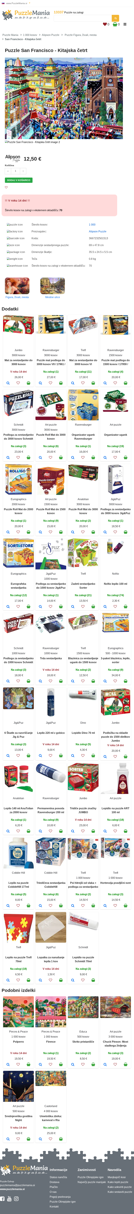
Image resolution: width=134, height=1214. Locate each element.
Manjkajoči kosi (117, 1177)
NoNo (115, 573)
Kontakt (54, 1206)
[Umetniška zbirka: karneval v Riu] (40, 1139)
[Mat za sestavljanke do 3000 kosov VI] (72, 383)
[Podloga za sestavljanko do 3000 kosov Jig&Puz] (105, 532)
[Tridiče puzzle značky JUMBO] (72, 831)
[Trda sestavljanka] (40, 681)
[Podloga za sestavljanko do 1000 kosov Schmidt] (8, 681)
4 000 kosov (51, 1111)
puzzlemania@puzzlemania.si (17, 1185)
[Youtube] (9, 1200)
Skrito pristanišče (83, 1041)
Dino (83, 722)
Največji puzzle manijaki (92, 1182)
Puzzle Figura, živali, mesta (81, 35)
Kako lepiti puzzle (118, 1182)
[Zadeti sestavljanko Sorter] (72, 607)
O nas (53, 1192)
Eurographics (18, 499)
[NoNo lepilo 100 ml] (105, 607)
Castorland (50, 1106)
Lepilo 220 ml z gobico (51, 732)
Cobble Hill (18, 872)
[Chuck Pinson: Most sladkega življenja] (105, 1065)
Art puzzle (51, 424)
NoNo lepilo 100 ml (115, 583)
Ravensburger (51, 350)
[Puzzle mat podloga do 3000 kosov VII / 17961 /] (40, 383)
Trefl (83, 350)
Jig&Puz (115, 499)
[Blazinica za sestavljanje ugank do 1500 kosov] (72, 681)
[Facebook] (2, 1200)
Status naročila (58, 1177)
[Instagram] (16, 1200)
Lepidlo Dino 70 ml (83, 732)
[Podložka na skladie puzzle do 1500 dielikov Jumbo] (105, 757)
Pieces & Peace (18, 1031)
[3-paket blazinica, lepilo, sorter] (105, 681)
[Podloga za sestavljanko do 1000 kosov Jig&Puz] (40, 607)
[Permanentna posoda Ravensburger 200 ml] (40, 831)
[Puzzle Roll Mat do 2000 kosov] (8, 532)
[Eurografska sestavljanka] (8, 607)
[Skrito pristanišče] (72, 1065)
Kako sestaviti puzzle (120, 1192)
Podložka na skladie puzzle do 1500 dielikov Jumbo (115, 736)
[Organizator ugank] (105, 458)
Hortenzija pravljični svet (115, 883)
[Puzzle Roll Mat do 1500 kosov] (40, 532)
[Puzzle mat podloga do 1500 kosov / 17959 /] (105, 383)
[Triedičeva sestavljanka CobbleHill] (40, 906)
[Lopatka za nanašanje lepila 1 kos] (40, 980)
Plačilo (54, 1187)
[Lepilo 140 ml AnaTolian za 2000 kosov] (8, 831)
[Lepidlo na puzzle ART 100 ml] (105, 831)
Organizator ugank (115, 434)
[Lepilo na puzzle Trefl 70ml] (8, 980)
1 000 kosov (30, 35)
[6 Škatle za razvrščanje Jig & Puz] (8, 756)
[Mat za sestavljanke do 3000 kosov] (8, 383)
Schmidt (18, 424)
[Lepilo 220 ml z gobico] (40, 756)
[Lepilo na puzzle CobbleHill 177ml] (8, 906)
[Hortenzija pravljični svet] (105, 906)
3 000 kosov (116, 1036)
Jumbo (18, 350)
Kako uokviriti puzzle (120, 1187)
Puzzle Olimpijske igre (63, 1201)
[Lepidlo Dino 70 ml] (72, 756)
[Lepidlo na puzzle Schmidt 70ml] (72, 980)
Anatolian (83, 499)
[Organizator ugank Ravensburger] (72, 458)
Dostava (54, 1182)
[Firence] (40, 1065)
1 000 (92, 224)
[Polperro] (8, 1065)
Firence (51, 1041)
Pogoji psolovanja (60, 1196)
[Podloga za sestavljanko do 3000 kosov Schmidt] (8, 458)
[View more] (18, 333)
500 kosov (83, 1036)
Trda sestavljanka (51, 658)
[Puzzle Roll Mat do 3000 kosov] (40, 458)
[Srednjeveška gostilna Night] (8, 1139)
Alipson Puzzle (50, 35)
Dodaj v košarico (18, 180)
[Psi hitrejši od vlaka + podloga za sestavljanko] (72, 906)
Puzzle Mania (10, 35)
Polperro (18, 1041)
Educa (83, 1031)
